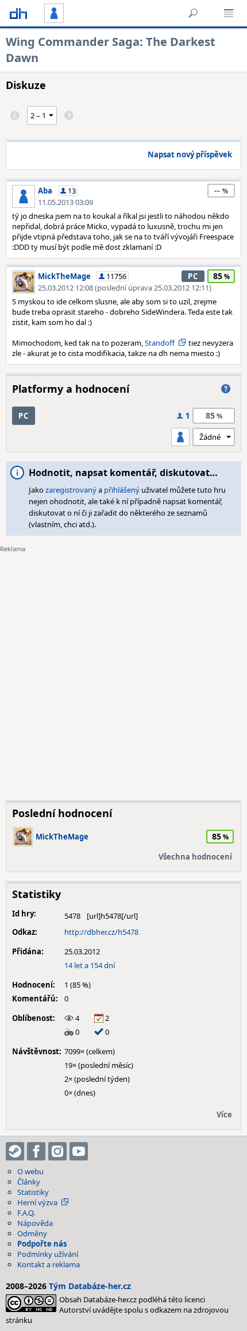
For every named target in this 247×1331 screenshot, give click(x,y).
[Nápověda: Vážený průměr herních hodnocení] (226, 389)
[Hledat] (193, 13)
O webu (30, 1171)
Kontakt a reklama (48, 1264)
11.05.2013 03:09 (65, 202)
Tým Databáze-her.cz (90, 1285)
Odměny (32, 1233)
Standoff (160, 343)
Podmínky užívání (47, 1254)
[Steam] (15, 1151)
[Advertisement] (123, 667)
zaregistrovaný (71, 490)
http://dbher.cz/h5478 (101, 932)
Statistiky (33, 1192)
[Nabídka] (228, 13)
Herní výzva (37, 1202)
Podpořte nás (42, 1244)
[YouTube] (79, 1151)
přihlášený (122, 490)
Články (28, 1182)
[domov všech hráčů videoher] (18, 13)
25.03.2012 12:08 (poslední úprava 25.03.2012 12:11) (124, 288)
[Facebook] (36, 1151)
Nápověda (35, 1223)
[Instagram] (57, 1151)
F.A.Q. (26, 1213)
